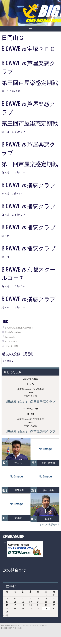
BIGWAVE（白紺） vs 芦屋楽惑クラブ (30, 431)
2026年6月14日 (30, 408)
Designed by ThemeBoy (11, 628)
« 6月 (5, 615)
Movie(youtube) (13, 332)
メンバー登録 (11, 346)
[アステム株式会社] (25, 556)
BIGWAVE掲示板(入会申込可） (20, 327)
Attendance (11, 341)
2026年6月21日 (30, 378)
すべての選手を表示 (49, 524)
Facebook (10, 336)
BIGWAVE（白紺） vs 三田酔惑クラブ (30, 401)
